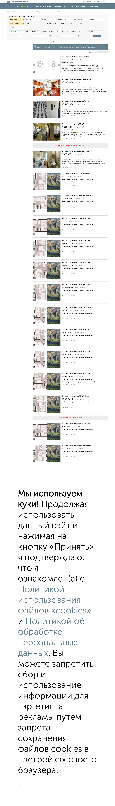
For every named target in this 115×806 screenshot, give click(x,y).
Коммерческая (93, 6)
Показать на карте (58, 42)
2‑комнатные (50, 12)
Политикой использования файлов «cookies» (54, 600)
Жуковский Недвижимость (15, 12)
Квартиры (20, 6)
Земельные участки (60, 6)
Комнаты (29, 6)
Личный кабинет (100, 1)
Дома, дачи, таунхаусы (43, 6)
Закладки (88, 1)
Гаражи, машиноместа (77, 6)
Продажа (40, 12)
